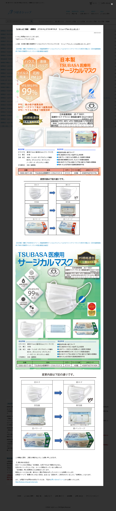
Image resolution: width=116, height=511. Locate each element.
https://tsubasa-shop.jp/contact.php (26, 482)
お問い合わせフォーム (57, 479)
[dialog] (58, 255)
